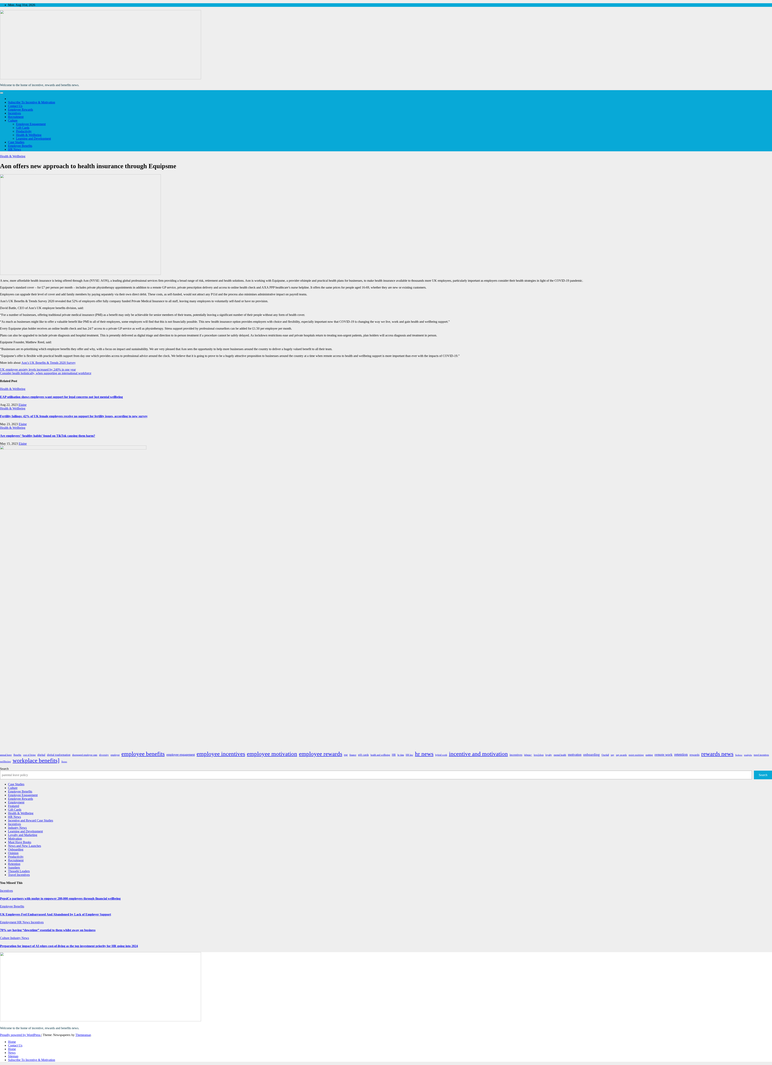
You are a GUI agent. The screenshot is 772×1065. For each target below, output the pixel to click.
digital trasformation (58, 754)
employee (115, 755)
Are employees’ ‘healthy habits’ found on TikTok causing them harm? (47, 435)
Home (12, 1041)
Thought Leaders (19, 871)
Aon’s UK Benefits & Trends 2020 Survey (48, 362)
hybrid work (441, 755)
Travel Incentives (19, 874)
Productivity (24, 131)
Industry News (17, 827)
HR (394, 754)
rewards (694, 754)
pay (612, 755)
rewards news (717, 754)
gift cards (363, 754)
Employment (16, 802)
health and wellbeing (380, 755)
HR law (409, 755)
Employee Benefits (20, 145)
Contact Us (15, 106)
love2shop (539, 755)
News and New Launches (24, 845)
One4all (605, 755)
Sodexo (738, 755)
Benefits (17, 755)
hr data (400, 755)
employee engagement (180, 754)
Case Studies (16, 142)
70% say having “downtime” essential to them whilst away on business (47, 930)
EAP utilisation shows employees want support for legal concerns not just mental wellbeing (61, 397)
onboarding (591, 755)
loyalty (548, 755)
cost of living (29, 755)
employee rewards (320, 754)
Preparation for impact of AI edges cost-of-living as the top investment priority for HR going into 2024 (69, 946)
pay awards (621, 755)
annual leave (6, 755)
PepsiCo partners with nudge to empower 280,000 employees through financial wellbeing (60, 898)
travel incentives (761, 755)
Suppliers (14, 867)
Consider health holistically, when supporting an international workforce (45, 373)
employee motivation (272, 754)
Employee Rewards (20, 109)
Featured (13, 806)
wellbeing (5, 761)
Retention (14, 864)
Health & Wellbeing (28, 135)
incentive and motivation (478, 754)
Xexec (64, 762)
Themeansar (83, 1035)
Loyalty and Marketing (22, 835)
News (11, 1052)
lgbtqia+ (528, 755)
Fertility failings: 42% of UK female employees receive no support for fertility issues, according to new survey (74, 416)
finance (352, 755)
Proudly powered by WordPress (20, 1035)
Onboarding (15, 849)
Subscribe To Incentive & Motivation (31, 102)
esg (346, 754)
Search (4, 768)
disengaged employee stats (84, 755)
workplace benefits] (36, 760)
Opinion (13, 853)
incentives (516, 754)
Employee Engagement (31, 124)
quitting (649, 755)
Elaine (22, 404)
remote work (663, 755)
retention (681, 754)
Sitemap (13, 1056)
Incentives (14, 113)
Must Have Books (19, 842)
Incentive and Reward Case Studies (30, 820)
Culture (12, 120)
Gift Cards (22, 127)
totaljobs (748, 755)
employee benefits (143, 754)
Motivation (15, 838)
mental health (560, 755)
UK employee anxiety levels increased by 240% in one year (38, 369)
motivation (574, 754)
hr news (424, 754)
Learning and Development (33, 138)
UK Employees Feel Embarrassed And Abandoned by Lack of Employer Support (55, 914)
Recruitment (16, 117)
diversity (104, 754)
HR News (14, 149)
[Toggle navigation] (1, 93)
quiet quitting (636, 754)
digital (41, 754)
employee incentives (221, 754)
